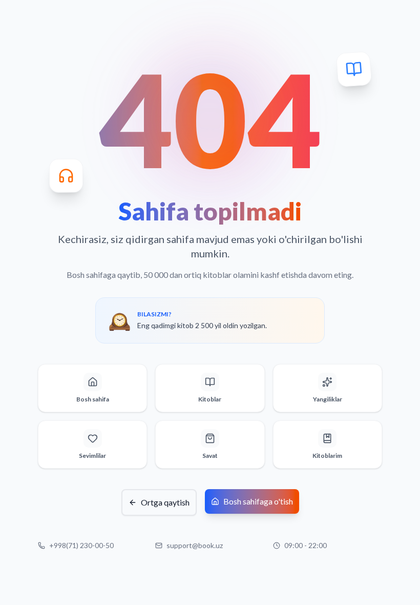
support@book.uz (194, 545)
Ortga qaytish (165, 502)
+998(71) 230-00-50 (81, 545)
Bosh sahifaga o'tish (258, 501)
